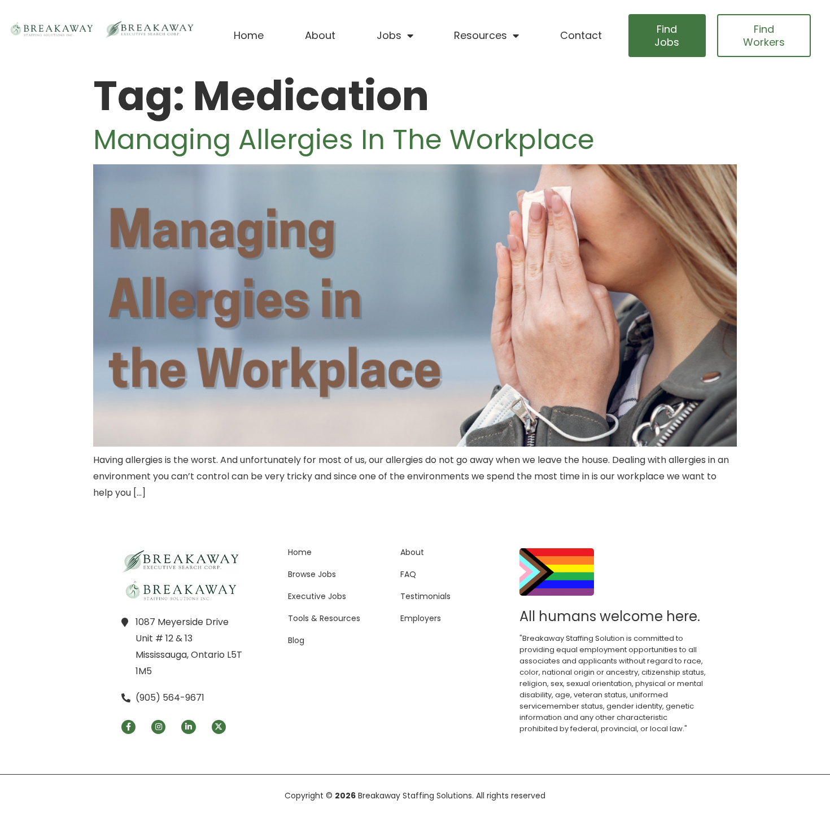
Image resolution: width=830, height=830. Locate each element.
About (320, 35)
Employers (420, 618)
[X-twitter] (219, 727)
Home (249, 35)
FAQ (408, 574)
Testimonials (425, 596)
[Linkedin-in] (188, 727)
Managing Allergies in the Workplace (344, 140)
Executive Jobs (317, 596)
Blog (296, 640)
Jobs (389, 35)
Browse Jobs (312, 574)
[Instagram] (158, 727)
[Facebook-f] (128, 727)
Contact (581, 35)
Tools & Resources (324, 618)
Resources (480, 35)
